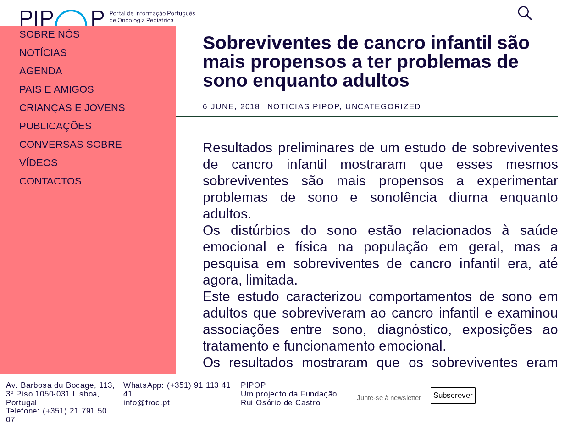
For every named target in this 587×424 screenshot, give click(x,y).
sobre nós (49, 34)
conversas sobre (70, 144)
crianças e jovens (72, 107)
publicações (55, 126)
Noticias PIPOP (303, 106)
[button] (554, 12)
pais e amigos (56, 89)
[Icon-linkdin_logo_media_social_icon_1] (564, 398)
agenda (40, 71)
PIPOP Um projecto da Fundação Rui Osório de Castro (289, 394)
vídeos (38, 162)
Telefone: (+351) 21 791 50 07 (56, 415)
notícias (43, 52)
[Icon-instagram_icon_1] (527, 398)
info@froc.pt (146, 402)
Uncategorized (383, 106)
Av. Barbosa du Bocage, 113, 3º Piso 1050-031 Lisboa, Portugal (60, 394)
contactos (50, 181)
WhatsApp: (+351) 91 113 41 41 (177, 389)
